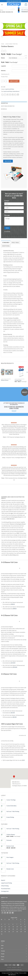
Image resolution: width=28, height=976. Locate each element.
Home (2, 44)
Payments (14, 967)
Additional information (7, 106)
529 (24, 760)
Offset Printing (5, 885)
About (19, 967)
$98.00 (13, 604)
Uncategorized (4, 891)
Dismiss (18, 974)
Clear (25, 55)
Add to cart (14, 81)
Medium (3, 57)
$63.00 (13, 712)
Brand (2, 956)
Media (2, 953)
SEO (2, 948)
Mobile (3, 951)
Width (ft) (3, 70)
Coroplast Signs (18, 380)
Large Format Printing (11, 44)
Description (4, 103)
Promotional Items (5, 888)
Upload (9, 967)
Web (2, 945)
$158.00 (13, 663)
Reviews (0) (4, 109)
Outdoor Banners (15, 91)
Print (2, 959)
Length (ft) (3, 66)
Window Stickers (4, 380)
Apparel (3, 880)
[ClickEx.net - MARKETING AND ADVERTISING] (14, 5)
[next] (27, 375)
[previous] (1, 375)
